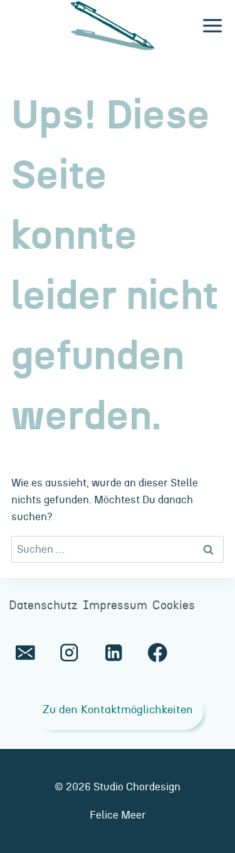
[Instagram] (69, 653)
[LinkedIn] (113, 653)
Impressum (115, 606)
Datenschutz (43, 606)
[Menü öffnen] (212, 26)
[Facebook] (157, 653)
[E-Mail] (25, 653)
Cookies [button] (173, 606)
